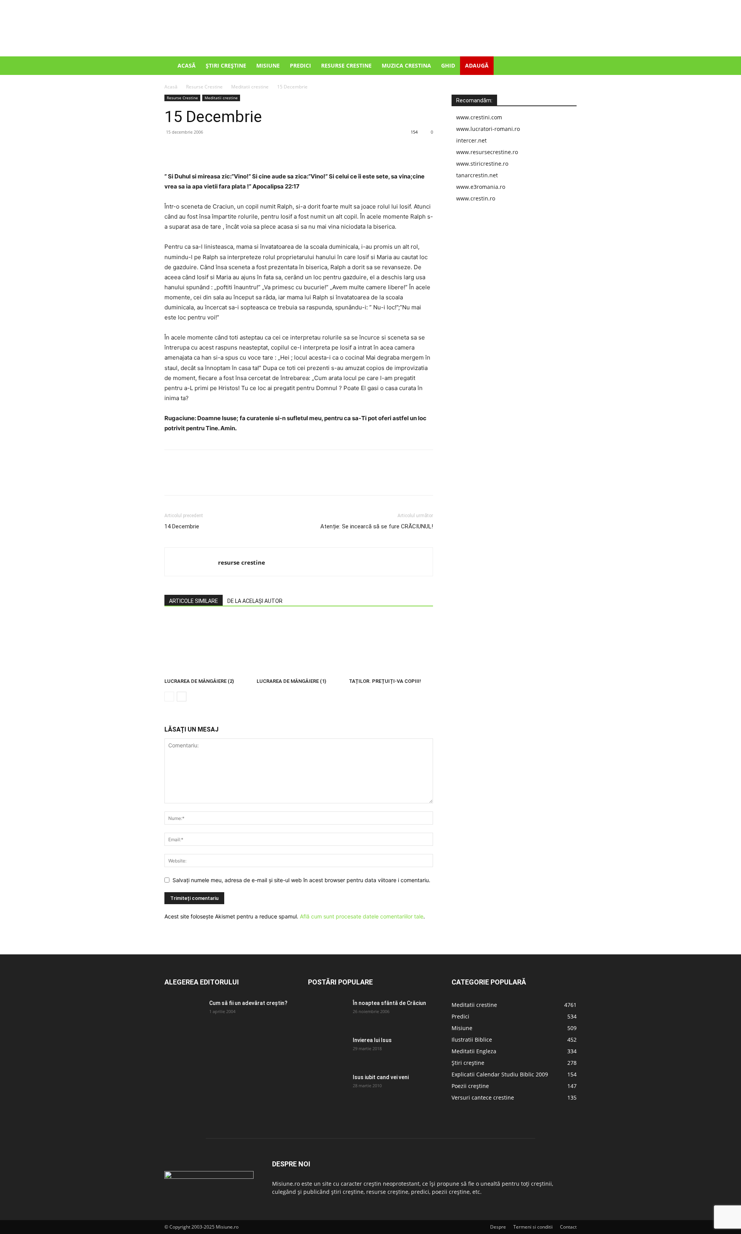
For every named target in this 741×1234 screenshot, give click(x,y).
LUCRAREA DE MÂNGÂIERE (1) (291, 681)
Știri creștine (226, 65)
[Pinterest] (207, 149)
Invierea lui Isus (372, 1040)
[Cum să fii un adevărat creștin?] (183, 1012)
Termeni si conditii (533, 1227)
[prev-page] (169, 696)
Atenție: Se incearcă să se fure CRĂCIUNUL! (376, 526)
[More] (243, 149)
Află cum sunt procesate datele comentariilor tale (361, 916)
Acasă (187, 65)
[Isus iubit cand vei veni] (327, 1086)
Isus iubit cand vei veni (381, 1077)
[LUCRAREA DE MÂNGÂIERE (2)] (206, 646)
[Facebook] (172, 149)
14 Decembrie (181, 526)
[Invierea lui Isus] (327, 1049)
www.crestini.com (479, 117)
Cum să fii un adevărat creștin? (248, 1003)
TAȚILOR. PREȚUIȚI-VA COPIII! (385, 681)
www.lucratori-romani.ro (488, 128)
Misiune (268, 65)
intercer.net (471, 140)
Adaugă (477, 65)
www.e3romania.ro (480, 186)
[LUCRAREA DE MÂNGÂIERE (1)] (299, 646)
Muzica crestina (406, 65)
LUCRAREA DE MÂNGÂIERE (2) (199, 681)
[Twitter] (190, 149)
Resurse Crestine (346, 65)
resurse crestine (241, 562)
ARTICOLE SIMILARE (193, 601)
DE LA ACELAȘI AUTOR (255, 601)
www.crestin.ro (475, 198)
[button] (567, 66)
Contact (568, 1227)
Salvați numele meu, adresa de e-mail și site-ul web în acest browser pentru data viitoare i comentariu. (301, 880)
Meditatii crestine (250, 86)
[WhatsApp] (225, 149)
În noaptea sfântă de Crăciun (389, 1003)
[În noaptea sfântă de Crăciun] (327, 1012)
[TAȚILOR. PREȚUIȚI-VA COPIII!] (391, 646)
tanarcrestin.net (477, 175)
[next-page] (181, 696)
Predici (300, 65)
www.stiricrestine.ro (482, 163)
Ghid (448, 65)
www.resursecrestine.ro (487, 152)
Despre (498, 1227)
